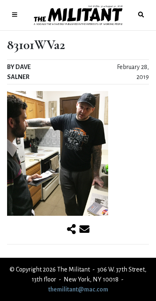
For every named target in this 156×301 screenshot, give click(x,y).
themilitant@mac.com (78, 289)
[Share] (71, 230)
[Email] (84, 230)
